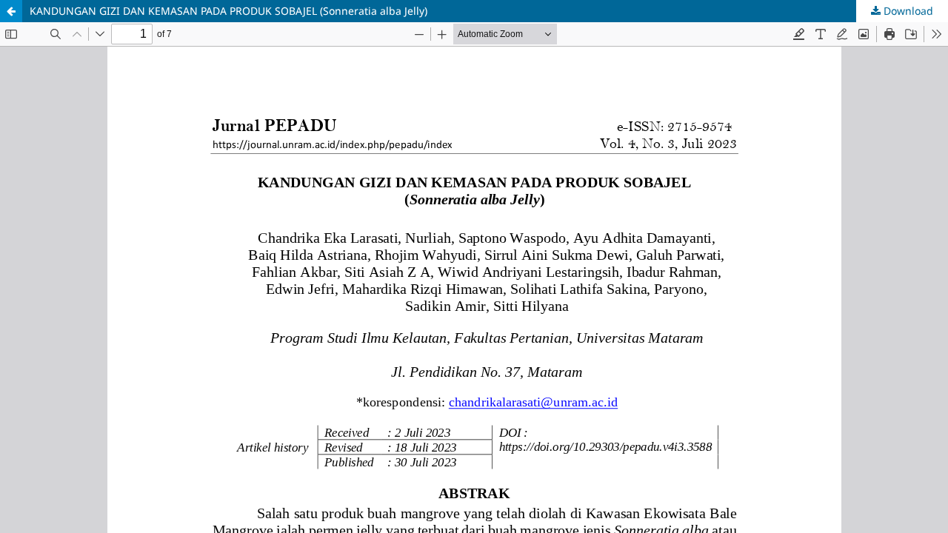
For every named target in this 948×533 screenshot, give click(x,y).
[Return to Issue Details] (11, 11)
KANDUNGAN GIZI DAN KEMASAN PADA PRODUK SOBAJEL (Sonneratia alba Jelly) (228, 11)
